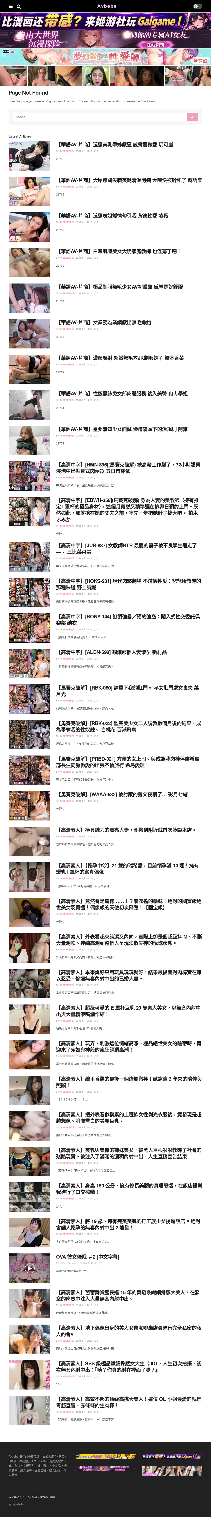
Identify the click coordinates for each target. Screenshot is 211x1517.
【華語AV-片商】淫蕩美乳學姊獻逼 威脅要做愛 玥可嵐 (114, 144)
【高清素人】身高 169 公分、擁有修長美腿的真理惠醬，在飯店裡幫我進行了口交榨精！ (129, 1188)
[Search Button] (192, 117)
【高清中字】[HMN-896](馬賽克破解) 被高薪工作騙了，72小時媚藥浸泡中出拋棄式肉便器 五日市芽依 (128, 467)
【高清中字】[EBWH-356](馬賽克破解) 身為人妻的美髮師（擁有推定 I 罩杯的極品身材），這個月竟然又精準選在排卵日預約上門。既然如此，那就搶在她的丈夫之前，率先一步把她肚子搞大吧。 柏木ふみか (127, 509)
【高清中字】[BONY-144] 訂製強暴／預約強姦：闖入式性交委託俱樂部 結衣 (128, 619)
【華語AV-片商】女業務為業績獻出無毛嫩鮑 (103, 322)
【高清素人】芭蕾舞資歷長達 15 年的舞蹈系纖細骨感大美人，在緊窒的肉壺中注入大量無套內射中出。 (128, 1295)
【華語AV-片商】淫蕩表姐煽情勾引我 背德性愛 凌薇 (112, 215)
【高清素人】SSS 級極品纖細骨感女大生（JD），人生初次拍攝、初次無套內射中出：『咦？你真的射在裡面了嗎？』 (128, 1366)
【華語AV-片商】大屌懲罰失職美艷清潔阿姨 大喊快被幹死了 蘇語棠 (129, 179)
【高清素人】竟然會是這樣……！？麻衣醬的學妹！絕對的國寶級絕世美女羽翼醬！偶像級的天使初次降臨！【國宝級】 (129, 904)
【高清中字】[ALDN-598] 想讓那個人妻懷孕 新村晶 (111, 651)
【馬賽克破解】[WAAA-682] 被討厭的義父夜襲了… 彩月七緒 (122, 794)
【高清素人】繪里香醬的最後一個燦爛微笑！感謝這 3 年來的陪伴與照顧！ (129, 1082)
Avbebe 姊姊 (67, 151)
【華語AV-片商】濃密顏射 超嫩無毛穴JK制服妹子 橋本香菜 (120, 357)
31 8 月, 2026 (85, 151)
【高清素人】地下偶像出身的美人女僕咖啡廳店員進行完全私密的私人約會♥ (129, 1331)
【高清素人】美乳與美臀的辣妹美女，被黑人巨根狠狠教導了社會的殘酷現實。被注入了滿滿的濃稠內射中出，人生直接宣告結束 (129, 1153)
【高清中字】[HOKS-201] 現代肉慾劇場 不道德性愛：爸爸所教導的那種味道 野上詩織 (128, 584)
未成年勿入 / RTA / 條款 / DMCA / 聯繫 (32, 1497)
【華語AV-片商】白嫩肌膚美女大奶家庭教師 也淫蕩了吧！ (119, 251)
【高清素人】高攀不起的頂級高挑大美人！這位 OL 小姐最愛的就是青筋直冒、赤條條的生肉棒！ (128, 1402)
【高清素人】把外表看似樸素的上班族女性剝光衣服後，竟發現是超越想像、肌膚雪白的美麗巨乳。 (129, 1117)
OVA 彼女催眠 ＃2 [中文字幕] (87, 1256)
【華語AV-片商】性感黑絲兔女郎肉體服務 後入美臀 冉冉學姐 (122, 393)
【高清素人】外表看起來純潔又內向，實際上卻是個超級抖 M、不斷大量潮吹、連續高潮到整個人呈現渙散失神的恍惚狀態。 (129, 939)
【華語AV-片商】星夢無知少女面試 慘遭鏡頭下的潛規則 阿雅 (122, 428)
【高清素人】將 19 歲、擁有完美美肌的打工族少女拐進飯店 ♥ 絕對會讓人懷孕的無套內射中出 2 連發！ (128, 1224)
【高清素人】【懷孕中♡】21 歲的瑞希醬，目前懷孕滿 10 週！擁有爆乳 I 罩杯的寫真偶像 (127, 868)
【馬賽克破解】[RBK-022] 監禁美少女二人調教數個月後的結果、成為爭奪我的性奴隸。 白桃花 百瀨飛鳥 (128, 726)
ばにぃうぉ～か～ (69, 1263)
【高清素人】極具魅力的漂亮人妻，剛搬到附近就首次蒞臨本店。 (126, 829)
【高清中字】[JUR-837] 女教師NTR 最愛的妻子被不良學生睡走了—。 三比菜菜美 (126, 548)
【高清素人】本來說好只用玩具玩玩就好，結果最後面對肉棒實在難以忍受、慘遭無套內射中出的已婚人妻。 (129, 975)
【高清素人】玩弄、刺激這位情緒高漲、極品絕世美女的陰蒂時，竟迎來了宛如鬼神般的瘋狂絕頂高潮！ (129, 1046)
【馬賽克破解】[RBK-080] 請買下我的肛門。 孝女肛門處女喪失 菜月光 (127, 690)
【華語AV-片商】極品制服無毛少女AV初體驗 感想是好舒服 (119, 286)
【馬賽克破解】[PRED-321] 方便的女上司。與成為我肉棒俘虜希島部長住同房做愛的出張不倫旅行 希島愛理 (127, 761)
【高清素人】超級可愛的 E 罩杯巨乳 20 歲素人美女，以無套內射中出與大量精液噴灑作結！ (128, 1010)
